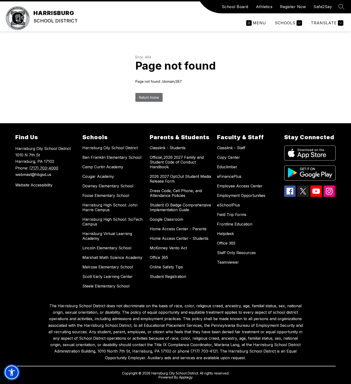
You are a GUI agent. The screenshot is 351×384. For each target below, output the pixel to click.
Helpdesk (225, 233)
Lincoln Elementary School (106, 248)
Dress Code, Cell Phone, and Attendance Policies (176, 193)
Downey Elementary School (107, 186)
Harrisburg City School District (110, 147)
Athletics (264, 6)
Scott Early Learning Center (107, 276)
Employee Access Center (240, 186)
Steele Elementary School (105, 286)
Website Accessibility (34, 185)
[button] (12, 372)
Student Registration (168, 276)
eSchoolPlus (228, 205)
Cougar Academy (98, 176)
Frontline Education (234, 224)
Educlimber (227, 166)
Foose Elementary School (105, 195)
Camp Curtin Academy (102, 166)
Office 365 (159, 257)
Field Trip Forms (231, 214)
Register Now (293, 6)
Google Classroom (166, 219)
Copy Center (228, 157)
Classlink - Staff (231, 147)
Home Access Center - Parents (178, 228)
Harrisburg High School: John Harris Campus (110, 207)
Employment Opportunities (241, 195)
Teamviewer (228, 262)
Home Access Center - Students (179, 238)
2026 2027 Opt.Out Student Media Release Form (180, 179)
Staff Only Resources (236, 252)
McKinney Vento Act (168, 248)
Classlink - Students (168, 147)
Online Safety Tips (166, 267)
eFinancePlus (229, 176)
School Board (235, 6)
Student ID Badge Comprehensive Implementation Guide (180, 207)
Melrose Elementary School (107, 267)
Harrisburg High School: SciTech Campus (112, 221)
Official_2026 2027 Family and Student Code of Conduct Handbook (177, 162)
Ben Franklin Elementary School (111, 157)
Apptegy (186, 377)
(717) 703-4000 (43, 168)
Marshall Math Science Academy (112, 257)
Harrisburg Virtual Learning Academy (107, 236)
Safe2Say (323, 6)
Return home (149, 97)
